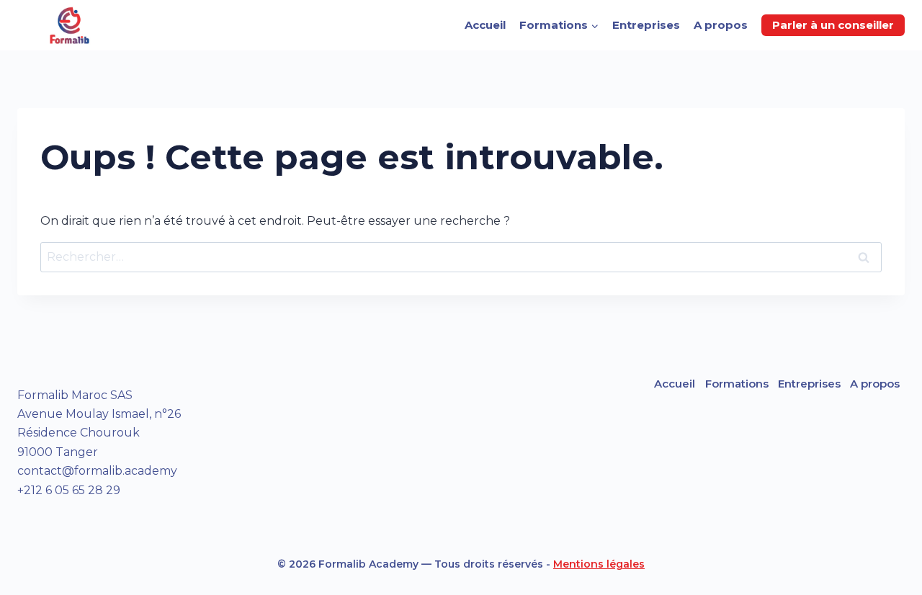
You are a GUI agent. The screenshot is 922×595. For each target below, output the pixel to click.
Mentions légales (599, 564)
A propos (721, 25)
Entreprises (646, 25)
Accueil (485, 25)
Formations (737, 383)
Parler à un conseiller (833, 25)
